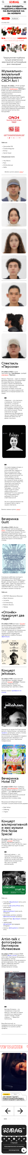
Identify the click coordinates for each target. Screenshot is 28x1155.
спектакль (4, 375)
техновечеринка (12, 788)
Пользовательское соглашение (14, 1146)
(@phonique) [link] (5, 636)
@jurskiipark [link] (16, 919)
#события (15, 18)
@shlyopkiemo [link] (13, 928)
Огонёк (22, 623)
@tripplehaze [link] (7, 924)
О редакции (14, 1142)
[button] (7, 1111)
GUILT (3, 530)
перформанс (14, 89)
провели (4, 733)
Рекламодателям (14, 1150)
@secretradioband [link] (9, 911)
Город (5, 18)
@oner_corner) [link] (12, 955)
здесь (21, 172)
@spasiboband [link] (13, 902)
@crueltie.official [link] (14, 905)
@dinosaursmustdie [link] (9, 916)
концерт (10, 682)
